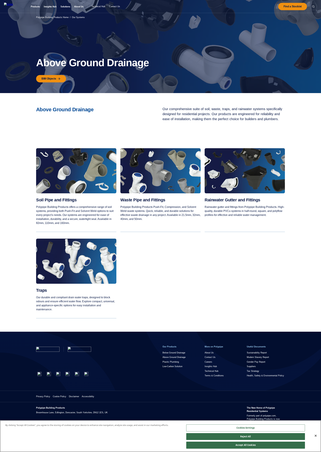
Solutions (65, 7)
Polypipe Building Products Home (52, 17)
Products (35, 7)
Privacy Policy (43, 396)
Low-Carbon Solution (172, 366)
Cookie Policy (59, 396)
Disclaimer (74, 396)
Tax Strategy (253, 371)
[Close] (315, 435)
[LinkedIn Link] (68, 374)
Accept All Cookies (246, 444)
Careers (208, 362)
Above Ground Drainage (174, 357)
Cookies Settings (245, 427)
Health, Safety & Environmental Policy (265, 375)
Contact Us (114, 6)
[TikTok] (86, 374)
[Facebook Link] (39, 374)
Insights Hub (50, 7)
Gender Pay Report (256, 362)
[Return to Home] (48, 349)
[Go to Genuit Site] (79, 349)
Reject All (245, 436)
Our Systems (78, 17)
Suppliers (251, 366)
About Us (78, 7)
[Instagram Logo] (58, 374)
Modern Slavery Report (258, 357)
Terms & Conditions (214, 375)
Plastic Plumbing (171, 362)
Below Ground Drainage (174, 352)
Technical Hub (98, 6)
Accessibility (88, 396)
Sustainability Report (257, 352)
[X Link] (49, 374)
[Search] (313, 6)
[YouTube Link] (77, 374)
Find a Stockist (293, 6)
